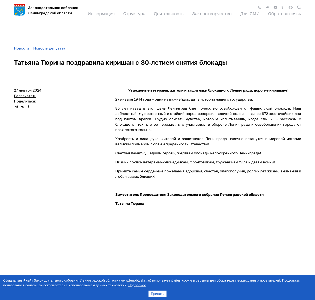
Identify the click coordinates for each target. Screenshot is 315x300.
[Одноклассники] (28, 106)
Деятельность (169, 13)
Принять (157, 293)
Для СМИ (250, 13)
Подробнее (137, 285)
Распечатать (25, 95)
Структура (134, 13)
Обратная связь (284, 13)
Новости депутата (49, 48)
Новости (21, 48)
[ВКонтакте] (22, 106)
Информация (101, 13)
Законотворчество (212, 13)
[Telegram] (16, 106)
